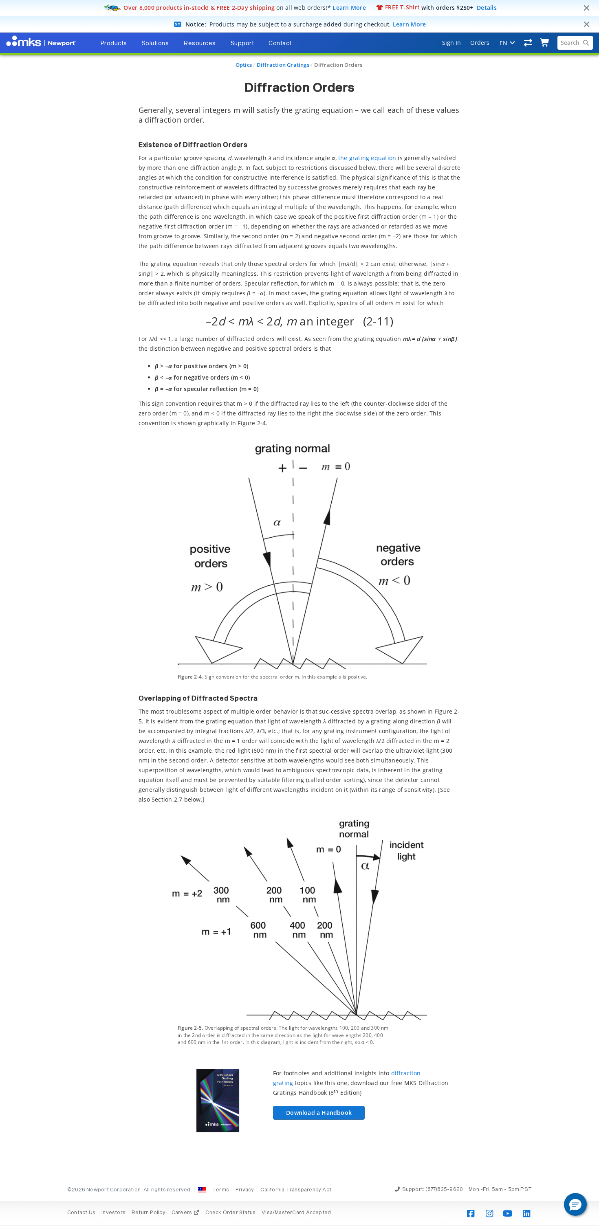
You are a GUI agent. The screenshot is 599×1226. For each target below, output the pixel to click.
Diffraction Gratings (283, 64)
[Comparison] (528, 42)
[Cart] (545, 42)
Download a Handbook (319, 1112)
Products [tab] (113, 43)
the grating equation (367, 158)
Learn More (349, 7)
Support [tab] (242, 43)
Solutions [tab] (155, 43)
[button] (575, 1204)
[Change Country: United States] (202, 1190)
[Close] (586, 8)
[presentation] (299, 613)
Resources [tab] (199, 43)
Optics (244, 64)
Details (487, 7)
